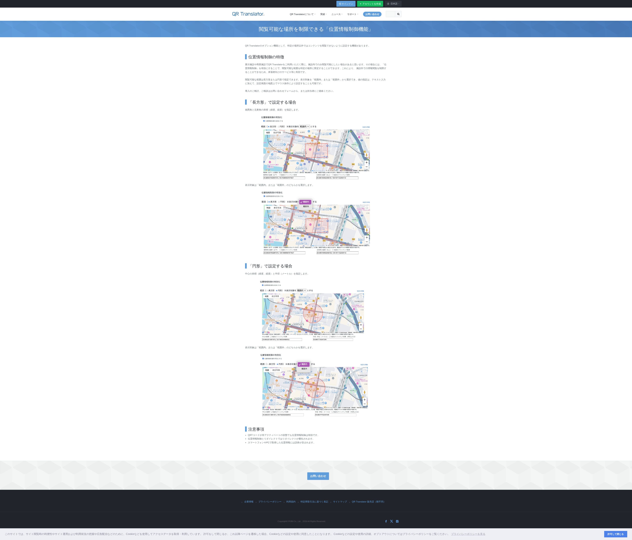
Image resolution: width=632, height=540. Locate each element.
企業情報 (248, 501)
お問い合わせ (318, 476)
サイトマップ (340, 501)
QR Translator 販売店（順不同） (369, 501)
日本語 (394, 3)
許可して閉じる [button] (616, 534)
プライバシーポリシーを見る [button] (468, 534)
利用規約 (291, 501)
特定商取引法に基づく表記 (314, 501)
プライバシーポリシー (269, 501)
